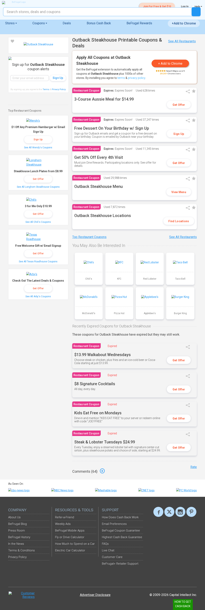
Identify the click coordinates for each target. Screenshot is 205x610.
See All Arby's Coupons (38, 296)
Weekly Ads (63, 524)
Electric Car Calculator (70, 550)
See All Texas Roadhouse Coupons (38, 261)
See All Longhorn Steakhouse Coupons (38, 186)
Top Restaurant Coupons (89, 237)
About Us (14, 517)
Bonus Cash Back (99, 23)
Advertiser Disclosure (95, 595)
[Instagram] (180, 512)
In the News (16, 544)
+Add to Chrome (184, 23)
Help (198, 6)
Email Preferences (114, 524)
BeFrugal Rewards (139, 23)
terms (121, 77)
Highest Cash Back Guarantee (122, 537)
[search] (196, 11)
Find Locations (178, 221)
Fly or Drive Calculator (69, 537)
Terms (46, 89)
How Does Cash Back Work (120, 517)
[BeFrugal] (17, 2)
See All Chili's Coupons (38, 222)
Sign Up (178, 133)
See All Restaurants (182, 41)
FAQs (105, 544)
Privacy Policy (59, 89)
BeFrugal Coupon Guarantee (121, 530)
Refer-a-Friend (64, 517)
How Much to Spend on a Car (75, 544)
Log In (184, 6)
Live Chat (108, 550)
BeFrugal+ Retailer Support (120, 563)
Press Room (16, 530)
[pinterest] (191, 512)
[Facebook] (158, 512)
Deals (67, 23)
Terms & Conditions (21, 550)
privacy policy (136, 77)
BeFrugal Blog (17, 524)
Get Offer (179, 104)
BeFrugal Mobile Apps (69, 530)
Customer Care (112, 557)
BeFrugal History (19, 537)
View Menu (178, 192)
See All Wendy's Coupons (38, 147)
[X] (169, 512)
